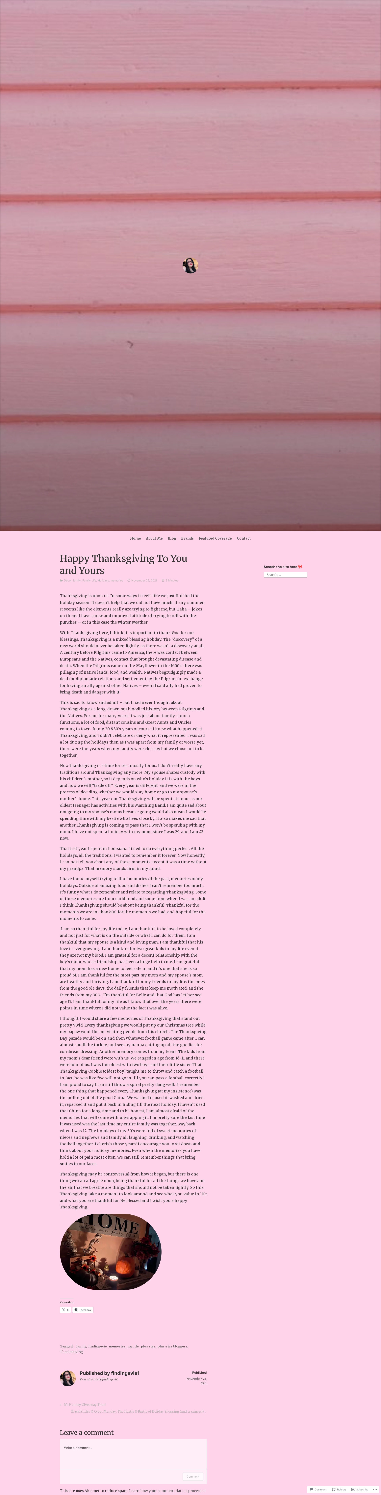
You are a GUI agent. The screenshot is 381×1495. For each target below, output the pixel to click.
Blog (172, 538)
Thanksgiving (71, 1352)
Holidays (103, 580)
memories (117, 580)
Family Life (89, 580)
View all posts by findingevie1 (99, 1379)
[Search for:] (285, 575)
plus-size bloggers (172, 1346)
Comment (193, 1476)
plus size (148, 1346)
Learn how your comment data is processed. (168, 1490)
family (77, 580)
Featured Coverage (215, 538)
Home (135, 538)
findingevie (97, 1346)
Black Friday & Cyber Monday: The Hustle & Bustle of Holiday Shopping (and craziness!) (137, 1412)
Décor (67, 580)
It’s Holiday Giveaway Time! (82, 1405)
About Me (154, 538)
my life (133, 1346)
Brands (187, 538)
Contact (244, 538)
